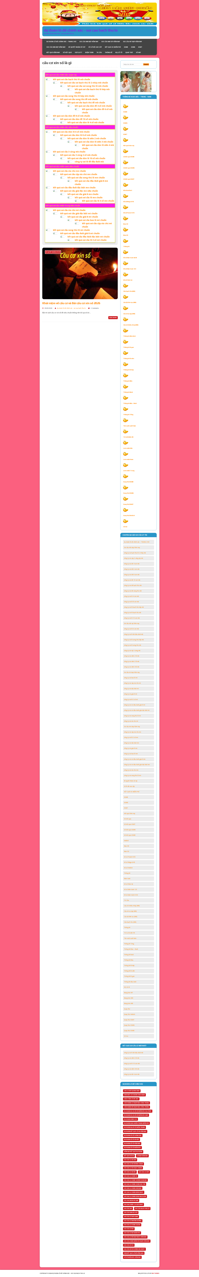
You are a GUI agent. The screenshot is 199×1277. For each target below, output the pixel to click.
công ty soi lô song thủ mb (132, 645)
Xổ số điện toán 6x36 (130, 257)
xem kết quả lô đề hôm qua (133, 1253)
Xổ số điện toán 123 (129, 269)
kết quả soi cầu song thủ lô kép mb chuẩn (74, 96)
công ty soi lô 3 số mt (131, 699)
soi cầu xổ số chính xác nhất (134, 1249)
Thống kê (108, 52)
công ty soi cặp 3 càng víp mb (133, 558)
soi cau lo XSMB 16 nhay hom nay (135, 1180)
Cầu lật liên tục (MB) (129, 302)
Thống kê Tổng (128, 414)
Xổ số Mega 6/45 (128, 201)
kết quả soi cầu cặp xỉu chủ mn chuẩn (78, 174)
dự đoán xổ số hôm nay (132, 1143)
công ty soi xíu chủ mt (131, 721)
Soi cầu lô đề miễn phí (132, 1233)
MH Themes (155, 1273)
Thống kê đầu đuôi (129, 336)
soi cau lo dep (144, 1172)
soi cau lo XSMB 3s (130, 1176)
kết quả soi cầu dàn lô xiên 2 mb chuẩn (86, 138)
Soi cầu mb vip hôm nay (110, 41)
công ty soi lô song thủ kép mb (134, 640)
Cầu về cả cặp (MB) (129, 314)
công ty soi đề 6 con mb (131, 569)
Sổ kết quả (67, 52)
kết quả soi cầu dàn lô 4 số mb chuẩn (85, 122)
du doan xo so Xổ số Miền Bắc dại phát (137, 1111)
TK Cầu (99, 52)
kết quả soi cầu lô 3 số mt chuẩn (91, 240)
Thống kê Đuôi (128, 392)
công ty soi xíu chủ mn (131, 770)
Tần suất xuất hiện (129, 426)
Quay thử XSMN (128, 493)
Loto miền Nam (128, 459)
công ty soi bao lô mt (130, 678)
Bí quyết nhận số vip (77, 47)
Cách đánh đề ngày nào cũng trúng (136, 1107)
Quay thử (129, 52)
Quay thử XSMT (128, 504)
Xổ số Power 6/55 (128, 213)
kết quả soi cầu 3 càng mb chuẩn (69, 151)
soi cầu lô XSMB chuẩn (132, 1224)
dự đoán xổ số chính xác (132, 1135)
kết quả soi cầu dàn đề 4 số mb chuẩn (93, 106)
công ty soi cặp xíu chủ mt (132, 683)
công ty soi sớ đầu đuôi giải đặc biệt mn (137, 764)
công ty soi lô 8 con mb (131, 601)
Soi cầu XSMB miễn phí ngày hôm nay (136, 1241)
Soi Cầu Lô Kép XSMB (131, 1216)
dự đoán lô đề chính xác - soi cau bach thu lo (71, 308)
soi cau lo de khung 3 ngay (133, 1164)
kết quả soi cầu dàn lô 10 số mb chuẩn (86, 158)
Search (146, 64)
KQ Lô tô (118, 52)
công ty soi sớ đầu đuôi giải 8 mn (134, 759)
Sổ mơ (138, 52)
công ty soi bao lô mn (131, 754)
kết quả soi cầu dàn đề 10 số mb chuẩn (79, 119)
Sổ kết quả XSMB (128, 157)
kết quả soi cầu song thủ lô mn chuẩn (86, 177)
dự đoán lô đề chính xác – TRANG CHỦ (61, 41)
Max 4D (125, 235)
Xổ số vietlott (127, 190)
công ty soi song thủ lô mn (132, 775)
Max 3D (125, 224)
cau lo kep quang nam (132, 1091)
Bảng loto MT (128, 992)
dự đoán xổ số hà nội (131, 1139)
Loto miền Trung (128, 470)
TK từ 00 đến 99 (128, 437)
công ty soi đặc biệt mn (131, 743)
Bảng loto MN (128, 998)
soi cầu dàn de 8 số (130, 1212)
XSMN (133, 47)
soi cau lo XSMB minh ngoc (133, 1192)
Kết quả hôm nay (53, 52)
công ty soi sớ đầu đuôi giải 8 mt (134, 705)
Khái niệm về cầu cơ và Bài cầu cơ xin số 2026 (71, 303)
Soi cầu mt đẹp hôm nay (132, 41)
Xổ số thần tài (127, 280)
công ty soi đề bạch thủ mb (133, 585)
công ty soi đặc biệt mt (131, 688)
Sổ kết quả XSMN (129, 168)
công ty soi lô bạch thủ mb (132, 612)
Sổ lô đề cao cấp (95, 47)
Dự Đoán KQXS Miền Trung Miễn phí (136, 1123)
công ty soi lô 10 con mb (132, 618)
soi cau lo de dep (130, 1160)
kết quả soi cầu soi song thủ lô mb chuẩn (87, 86)
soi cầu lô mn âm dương (132, 1220)
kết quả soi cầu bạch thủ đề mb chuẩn (86, 102)
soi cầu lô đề (129, 1229)
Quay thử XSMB (128, 482)
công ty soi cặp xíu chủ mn (132, 732)
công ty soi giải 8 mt (130, 694)
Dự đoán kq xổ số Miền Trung (134, 1127)
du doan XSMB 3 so (130, 1119)
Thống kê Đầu (127, 381)
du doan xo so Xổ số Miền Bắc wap (136, 1115)
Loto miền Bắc (128, 448)
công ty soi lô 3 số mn (131, 737)
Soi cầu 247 (128, 1208)
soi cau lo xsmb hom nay (132, 1188)
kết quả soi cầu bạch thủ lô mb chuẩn (71, 79)
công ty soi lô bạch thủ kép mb (134, 607)
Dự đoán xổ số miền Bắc (132, 1147)
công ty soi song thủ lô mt (132, 716)
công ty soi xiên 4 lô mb (131, 667)
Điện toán (89, 52)
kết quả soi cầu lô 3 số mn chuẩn (98, 201)
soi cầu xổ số (128, 1245)
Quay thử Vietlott (129, 515)
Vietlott (78, 52)
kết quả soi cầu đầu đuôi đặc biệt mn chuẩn (74, 187)
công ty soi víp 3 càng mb (132, 650)
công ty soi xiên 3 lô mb (131, 661)
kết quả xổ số (129, 1155)
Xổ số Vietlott (128, 868)
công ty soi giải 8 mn (130, 748)
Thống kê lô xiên (128, 358)
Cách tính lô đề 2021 (131, 1099)
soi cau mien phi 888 (131, 1200)
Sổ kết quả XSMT (128, 179)
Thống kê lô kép (128, 370)
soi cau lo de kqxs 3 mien (133, 1168)
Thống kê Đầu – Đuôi (130, 403)
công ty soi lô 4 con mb (131, 596)
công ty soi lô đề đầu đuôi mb (89, 161)
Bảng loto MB (128, 1003)
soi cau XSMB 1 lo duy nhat (133, 1204)
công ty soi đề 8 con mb (131, 574)
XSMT (140, 47)
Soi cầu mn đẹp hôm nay (55, 47)
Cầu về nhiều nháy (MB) (130, 325)
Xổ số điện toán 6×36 (131, 895)
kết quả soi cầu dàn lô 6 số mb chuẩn (71, 132)
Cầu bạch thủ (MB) (129, 291)
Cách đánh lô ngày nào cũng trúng (136, 1103)
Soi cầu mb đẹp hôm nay (88, 41)
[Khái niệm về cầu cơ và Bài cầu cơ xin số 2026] (80, 298)
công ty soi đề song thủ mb (133, 591)
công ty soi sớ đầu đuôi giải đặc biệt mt (136, 710)
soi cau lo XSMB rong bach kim (135, 1196)
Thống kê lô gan (128, 347)
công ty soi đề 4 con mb (131, 564)
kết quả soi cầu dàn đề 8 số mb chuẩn (71, 116)
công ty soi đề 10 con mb (132, 580)
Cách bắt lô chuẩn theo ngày (134, 1095)
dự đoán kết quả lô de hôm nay (135, 1131)
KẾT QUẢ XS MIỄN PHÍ (113, 47)
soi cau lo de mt (130, 1172)
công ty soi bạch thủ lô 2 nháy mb (135, 553)
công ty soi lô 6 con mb (131, 629)
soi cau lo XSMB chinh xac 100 (134, 1184)
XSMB (126, 47)
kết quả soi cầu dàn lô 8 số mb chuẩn (78, 135)
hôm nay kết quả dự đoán (133, 1151)
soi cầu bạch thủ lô (142, 1208)
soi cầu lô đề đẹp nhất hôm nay (135, 1237)
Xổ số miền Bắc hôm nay (132, 1257)
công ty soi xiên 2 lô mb (131, 656)
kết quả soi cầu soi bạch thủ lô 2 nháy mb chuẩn (84, 82)
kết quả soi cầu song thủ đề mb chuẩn (79, 99)
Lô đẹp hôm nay (142, 1155)
